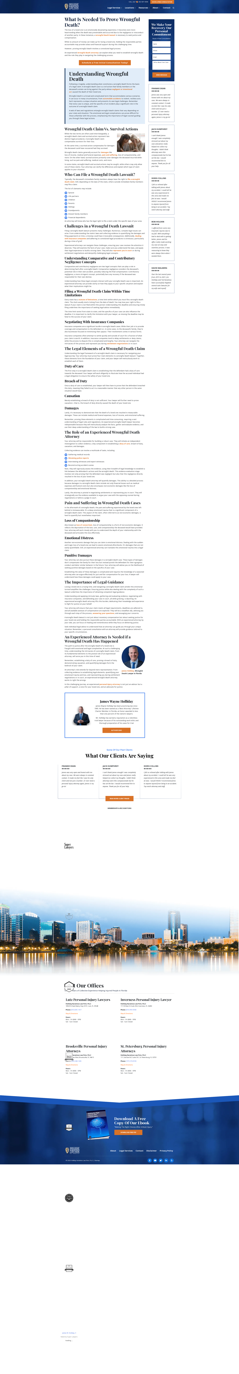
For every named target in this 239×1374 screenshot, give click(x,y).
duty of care (125, 444)
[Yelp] (172, 1160)
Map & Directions (127, 1013)
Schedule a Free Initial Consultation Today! (105, 62)
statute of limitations (87, 299)
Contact (166, 7)
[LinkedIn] (166, 1160)
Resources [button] (143, 7)
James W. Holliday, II (69, 1333)
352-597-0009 (143, 2)
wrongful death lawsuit (105, 35)
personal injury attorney (110, 684)
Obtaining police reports (78, 458)
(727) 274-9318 (131, 1061)
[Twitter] (161, 1160)
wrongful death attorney (87, 53)
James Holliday (128, 671)
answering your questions (103, 613)
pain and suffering (109, 155)
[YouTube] (155, 1160)
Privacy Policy (166, 1150)
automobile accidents (112, 98)
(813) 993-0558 (131, 1010)
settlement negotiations (117, 343)
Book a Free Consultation (162, 2)
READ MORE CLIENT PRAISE (119, 799)
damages (105, 152)
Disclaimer (151, 1150)
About (155, 7)
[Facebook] (150, 1160)
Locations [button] (129, 7)
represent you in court (122, 250)
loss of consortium (84, 525)
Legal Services (113, 7)
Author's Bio (116, 730)
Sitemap (97, 1160)
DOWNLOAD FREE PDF (128, 1132)
